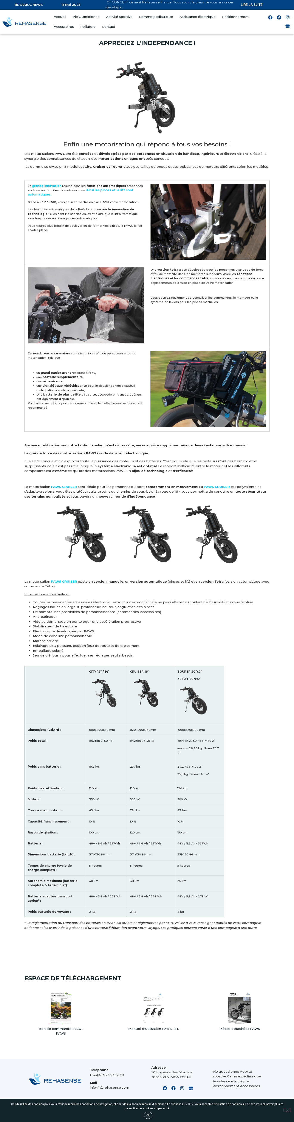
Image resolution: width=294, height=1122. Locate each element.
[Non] (287, 1110)
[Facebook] (270, 17)
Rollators (88, 27)
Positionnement (235, 17)
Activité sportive (119, 17)
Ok (148, 1115)
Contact (108, 27)
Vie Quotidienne (86, 17)
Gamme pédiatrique (156, 17)
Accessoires (64, 27)
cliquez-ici (161, 1108)
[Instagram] (287, 17)
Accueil (60, 17)
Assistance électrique (197, 17)
